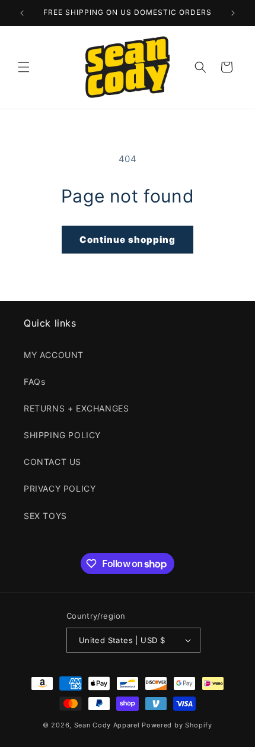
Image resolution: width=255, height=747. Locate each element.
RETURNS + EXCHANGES (76, 408)
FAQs (34, 381)
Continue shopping (127, 239)
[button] (24, 67)
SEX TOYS (45, 516)
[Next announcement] (233, 13)
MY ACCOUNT (54, 355)
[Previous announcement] (22, 13)
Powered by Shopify (177, 725)
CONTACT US (52, 462)
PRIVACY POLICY (59, 488)
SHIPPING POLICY (62, 435)
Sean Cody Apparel (107, 725)
